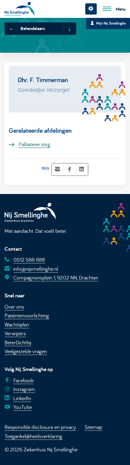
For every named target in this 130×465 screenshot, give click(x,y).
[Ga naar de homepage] (19, 9)
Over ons (14, 306)
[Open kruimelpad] (69, 28)
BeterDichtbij (18, 342)
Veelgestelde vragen (26, 351)
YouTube (22, 406)
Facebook (23, 380)
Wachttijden (17, 324)
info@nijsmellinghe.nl (35, 268)
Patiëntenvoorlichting (27, 315)
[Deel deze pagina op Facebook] (69, 170)
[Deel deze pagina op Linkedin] (81, 170)
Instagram (24, 389)
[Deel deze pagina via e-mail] (57, 170)
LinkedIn (22, 397)
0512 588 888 (29, 259)
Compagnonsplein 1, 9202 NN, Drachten (55, 277)
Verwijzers (15, 333)
